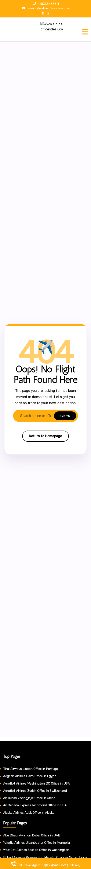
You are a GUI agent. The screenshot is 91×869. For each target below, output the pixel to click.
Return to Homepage (45, 436)
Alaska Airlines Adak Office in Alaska (28, 813)
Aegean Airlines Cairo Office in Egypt (29, 776)
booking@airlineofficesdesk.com (48, 8)
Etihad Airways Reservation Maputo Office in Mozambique (45, 857)
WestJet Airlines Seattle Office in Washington (36, 850)
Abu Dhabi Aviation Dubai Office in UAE (31, 835)
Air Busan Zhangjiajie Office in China (29, 798)
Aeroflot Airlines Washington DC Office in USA (36, 783)
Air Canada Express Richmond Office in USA (35, 805)
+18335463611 (48, 4)
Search (65, 416)
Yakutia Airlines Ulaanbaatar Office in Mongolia (36, 843)
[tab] (85, 32)
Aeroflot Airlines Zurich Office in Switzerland (35, 791)
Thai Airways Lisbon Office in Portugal (30, 769)
